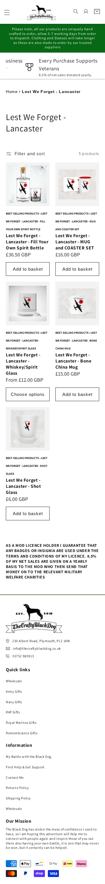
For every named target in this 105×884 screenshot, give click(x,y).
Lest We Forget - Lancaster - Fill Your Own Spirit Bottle (27, 242)
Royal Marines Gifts (21, 722)
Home (12, 91)
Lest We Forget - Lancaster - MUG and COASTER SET (74, 242)
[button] (7, 12)
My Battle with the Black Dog (28, 756)
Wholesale (14, 681)
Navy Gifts (14, 702)
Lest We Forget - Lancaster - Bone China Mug (73, 361)
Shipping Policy (18, 798)
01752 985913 (23, 656)
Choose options (28, 394)
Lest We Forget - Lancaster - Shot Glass (23, 486)
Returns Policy (17, 787)
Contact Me (15, 777)
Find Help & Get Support (25, 767)
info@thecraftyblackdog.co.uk (37, 648)
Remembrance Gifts (21, 733)
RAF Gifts (13, 712)
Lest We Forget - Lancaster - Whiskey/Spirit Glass (23, 364)
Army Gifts (14, 691)
